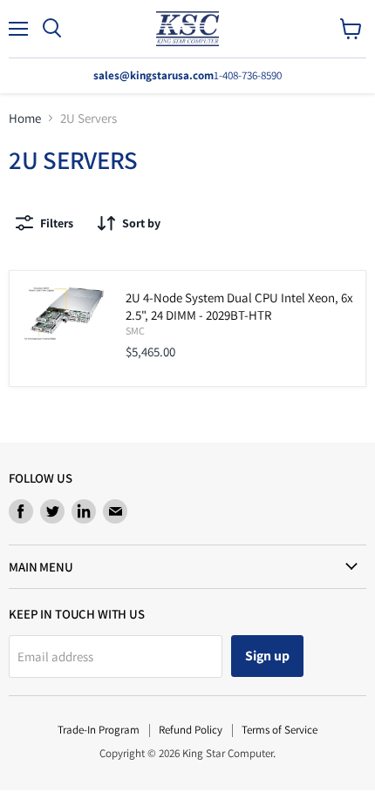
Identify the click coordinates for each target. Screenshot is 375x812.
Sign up (267, 655)
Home (25, 118)
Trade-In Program (99, 729)
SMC (135, 330)
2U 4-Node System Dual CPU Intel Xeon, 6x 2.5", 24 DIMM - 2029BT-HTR (239, 306)
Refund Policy (190, 729)
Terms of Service (279, 729)
